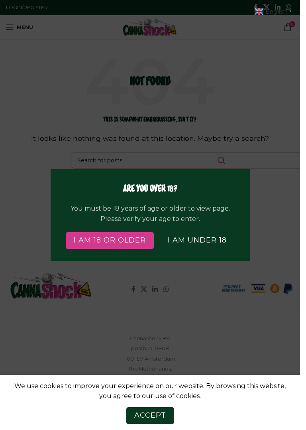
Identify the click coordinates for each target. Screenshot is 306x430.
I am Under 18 (197, 240)
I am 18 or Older (110, 240)
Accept (150, 415)
